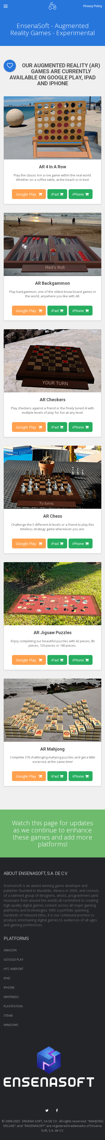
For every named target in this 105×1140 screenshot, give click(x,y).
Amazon (10, 950)
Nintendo (11, 997)
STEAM (8, 1015)
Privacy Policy (92, 6)
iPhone (78, 194)
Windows (11, 1025)
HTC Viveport (13, 969)
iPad (55, 194)
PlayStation (13, 1006)
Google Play (26, 194)
